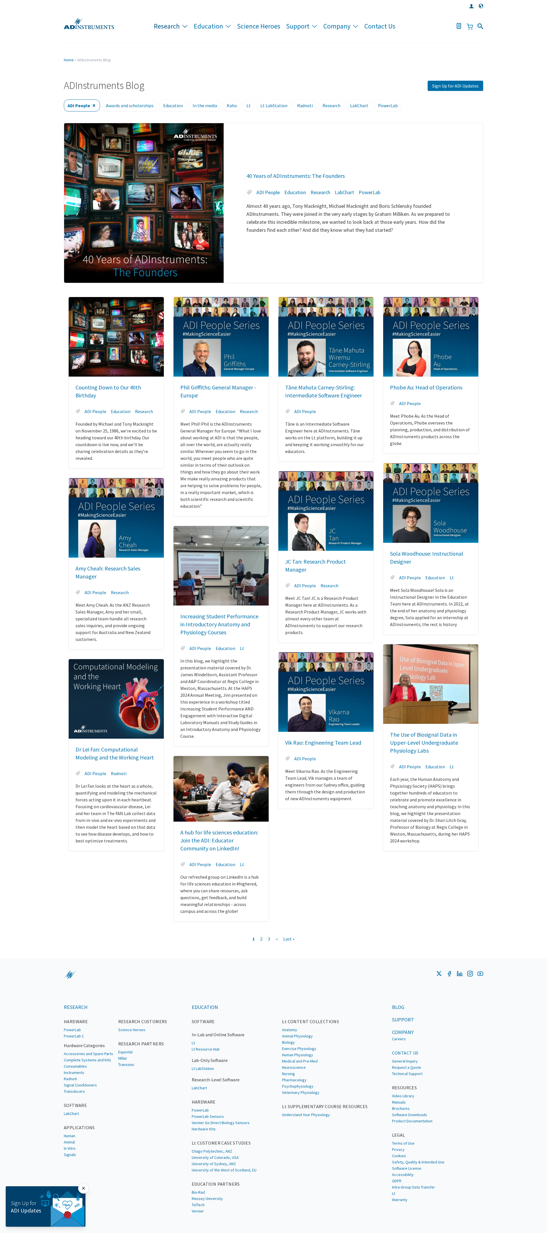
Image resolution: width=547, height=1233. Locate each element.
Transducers (74, 1091)
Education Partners (216, 1184)
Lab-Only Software (210, 1060)
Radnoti (305, 105)
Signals (70, 1154)
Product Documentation (412, 1121)
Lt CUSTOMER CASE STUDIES (221, 1143)
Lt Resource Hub (206, 1049)
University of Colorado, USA (215, 1157)
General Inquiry (405, 1061)
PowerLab (388, 105)
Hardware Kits (204, 1129)
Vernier (198, 1211)
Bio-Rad (198, 1192)
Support (297, 26)
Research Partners (141, 1044)
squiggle (70, 974)
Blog (398, 1007)
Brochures (401, 1108)
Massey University (207, 1198)
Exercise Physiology (299, 1048)
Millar (122, 1058)
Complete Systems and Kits (87, 1060)
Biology (288, 1042)
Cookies (399, 1155)
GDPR (396, 1180)
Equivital (125, 1052)
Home (69, 59)
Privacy (398, 1149)
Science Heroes (258, 26)
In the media (205, 105)
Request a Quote (406, 1067)
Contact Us (379, 26)
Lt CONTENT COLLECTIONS (310, 1021)
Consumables (75, 1066)
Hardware (76, 1021)
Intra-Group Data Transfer (413, 1187)
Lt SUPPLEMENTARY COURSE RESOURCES (325, 1106)
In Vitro (69, 1148)
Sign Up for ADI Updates (455, 86)
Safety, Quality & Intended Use (418, 1162)
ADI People (79, 105)
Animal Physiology (297, 1036)
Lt (248, 105)
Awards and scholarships (130, 105)
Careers (399, 1038)
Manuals (399, 1102)
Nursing (288, 1073)
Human (69, 1135)
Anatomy (289, 1029)
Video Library (403, 1095)
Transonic (126, 1064)
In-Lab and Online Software (218, 1034)
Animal (69, 1142)
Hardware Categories (84, 1045)
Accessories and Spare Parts (88, 1053)
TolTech (198, 1204)
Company (336, 26)
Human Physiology (297, 1054)
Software (75, 1105)
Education (208, 26)
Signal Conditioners (80, 1085)
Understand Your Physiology (306, 1114)
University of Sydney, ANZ (214, 1163)
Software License (406, 1168)
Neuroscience (294, 1067)
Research (167, 26)
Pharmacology (294, 1079)
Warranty (399, 1199)
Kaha (232, 105)
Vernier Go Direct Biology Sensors (221, 1122)
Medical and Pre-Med (300, 1061)
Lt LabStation (273, 105)
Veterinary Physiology (300, 1092)
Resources (404, 1087)
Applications (79, 1127)
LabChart (359, 105)
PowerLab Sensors (208, 1116)
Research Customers (142, 1021)
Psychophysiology (297, 1086)
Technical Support (407, 1073)
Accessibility (403, 1174)
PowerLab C (74, 1036)
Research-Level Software (216, 1079)
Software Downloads (409, 1114)
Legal (398, 1135)
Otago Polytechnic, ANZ (212, 1151)
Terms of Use (403, 1143)
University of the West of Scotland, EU (224, 1170)
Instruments (74, 1072)
